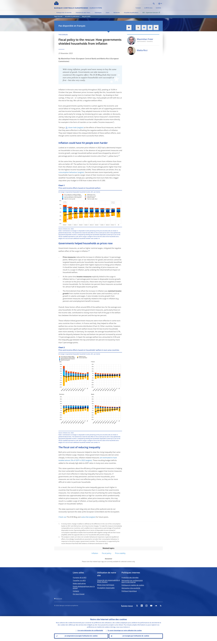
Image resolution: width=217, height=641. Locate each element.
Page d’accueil (58, 16)
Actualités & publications (131, 12)
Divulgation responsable (106, 588)
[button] (157, 3)
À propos (138, 8)
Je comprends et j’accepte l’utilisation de (81, 636)
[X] (137, 606)
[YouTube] (151, 606)
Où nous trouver (79, 594)
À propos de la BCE (79, 577)
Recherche (117, 12)
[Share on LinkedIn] (150, 27)
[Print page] (128, 27)
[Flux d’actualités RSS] (161, 606)
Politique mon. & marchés (63, 12)
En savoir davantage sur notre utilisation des (125, 630)
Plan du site (59, 598)
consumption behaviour (67, 172)
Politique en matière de (133, 585)
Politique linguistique (129, 591)
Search (153, 3)
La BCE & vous (148, 8)
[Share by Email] (156, 27)
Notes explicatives (79, 583)
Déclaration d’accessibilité (131, 588)
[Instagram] (146, 606)
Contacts (76, 591)
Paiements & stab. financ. (83, 12)
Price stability (120, 553)
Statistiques (98, 12)
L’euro (107, 12)
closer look (72, 128)
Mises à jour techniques (105, 585)
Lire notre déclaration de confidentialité (90, 630)
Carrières (158, 8)
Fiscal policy (106, 553)
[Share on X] (138, 27)
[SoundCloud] (156, 606)
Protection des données (130, 577)
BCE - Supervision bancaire (150, 12)
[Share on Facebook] (144, 27)
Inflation (95, 553)
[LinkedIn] (142, 606)
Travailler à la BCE (79, 580)
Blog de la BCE (86, 16)
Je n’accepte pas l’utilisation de (136, 636)
